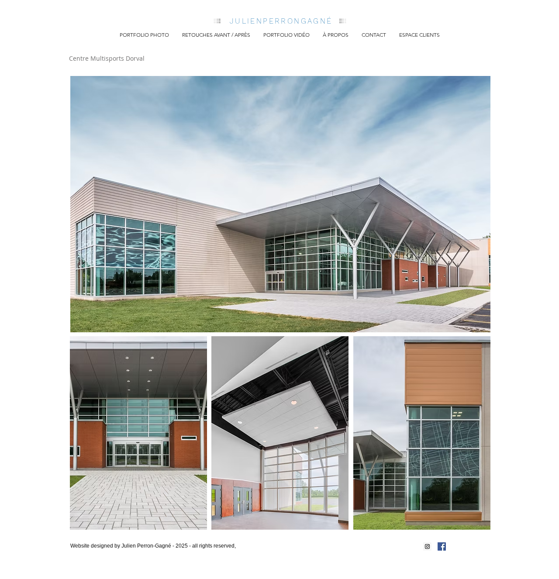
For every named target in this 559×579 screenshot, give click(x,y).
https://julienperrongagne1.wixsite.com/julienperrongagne (146, 553)
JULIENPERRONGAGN (278, 21)
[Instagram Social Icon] (427, 546)
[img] (280, 204)
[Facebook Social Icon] (442, 546)
